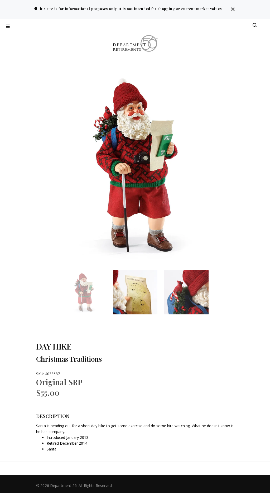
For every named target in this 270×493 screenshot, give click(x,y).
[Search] (254, 25)
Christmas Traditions (69, 359)
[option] (87, 292)
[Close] (233, 9)
